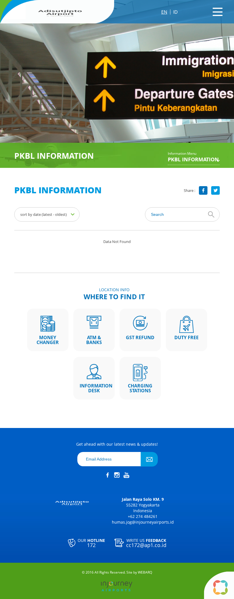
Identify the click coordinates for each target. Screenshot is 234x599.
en (164, 12)
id (175, 12)
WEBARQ (145, 572)
